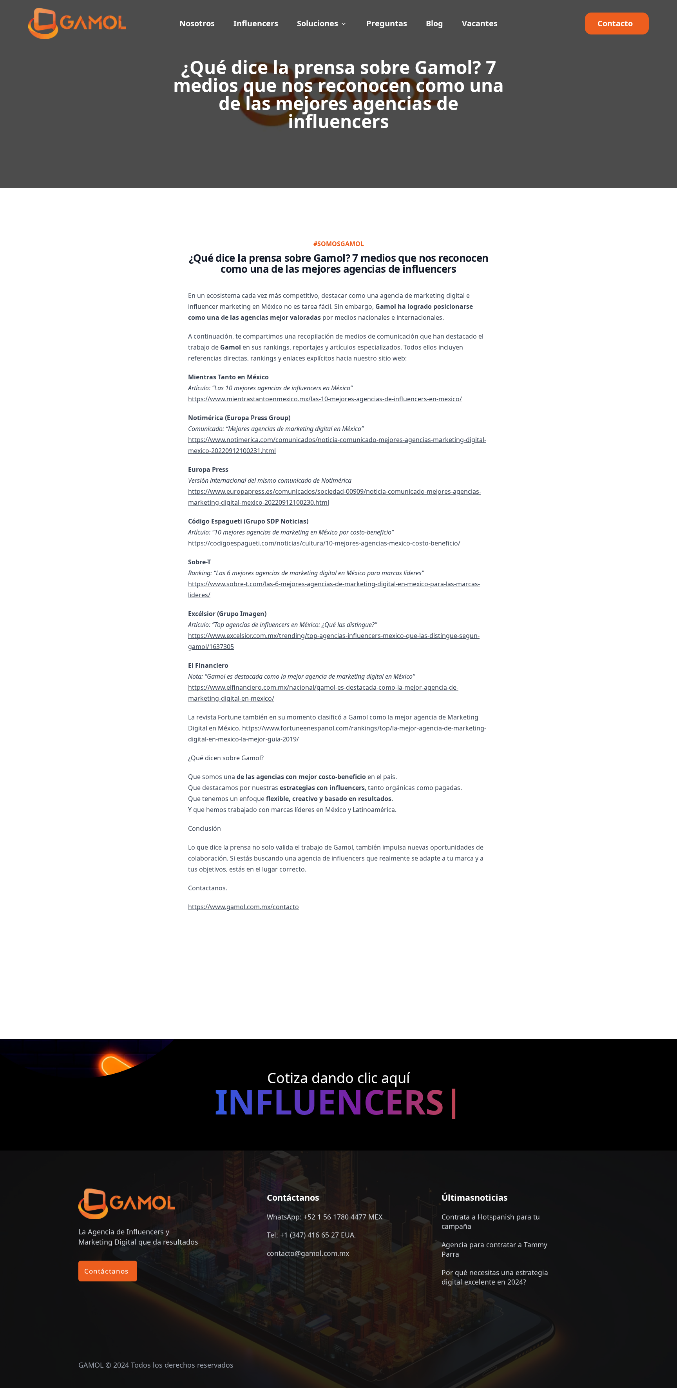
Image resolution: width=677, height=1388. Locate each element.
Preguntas (386, 24)
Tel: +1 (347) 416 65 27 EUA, (311, 1234)
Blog (434, 24)
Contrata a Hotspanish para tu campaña (491, 1221)
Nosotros (197, 24)
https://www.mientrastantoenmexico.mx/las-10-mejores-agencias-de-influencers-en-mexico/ (325, 399)
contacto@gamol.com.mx (308, 1253)
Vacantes (480, 24)
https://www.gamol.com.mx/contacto (243, 906)
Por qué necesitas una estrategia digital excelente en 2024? (495, 1277)
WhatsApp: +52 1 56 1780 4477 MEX (324, 1216)
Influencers (256, 24)
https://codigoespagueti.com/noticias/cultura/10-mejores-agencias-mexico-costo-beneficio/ (324, 543)
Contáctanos (107, 1271)
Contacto (616, 23)
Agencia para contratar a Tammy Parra (494, 1249)
